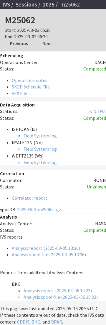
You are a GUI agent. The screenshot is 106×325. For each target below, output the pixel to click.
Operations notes (29, 80)
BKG (36, 322)
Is (89, 111)
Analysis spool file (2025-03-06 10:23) (61, 297)
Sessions (26, 4)
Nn (96, 111)
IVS (6, 4)
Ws (103, 111)
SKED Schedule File (31, 87)
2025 (48, 4)
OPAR (56, 322)
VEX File (19, 93)
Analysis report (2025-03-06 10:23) (58, 290)
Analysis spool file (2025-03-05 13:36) (49, 254)
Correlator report (29, 198)
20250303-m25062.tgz (39, 209)
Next (47, 43)
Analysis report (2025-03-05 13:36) (46, 248)
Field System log (40, 136)
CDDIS (23, 322)
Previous (19, 43)
